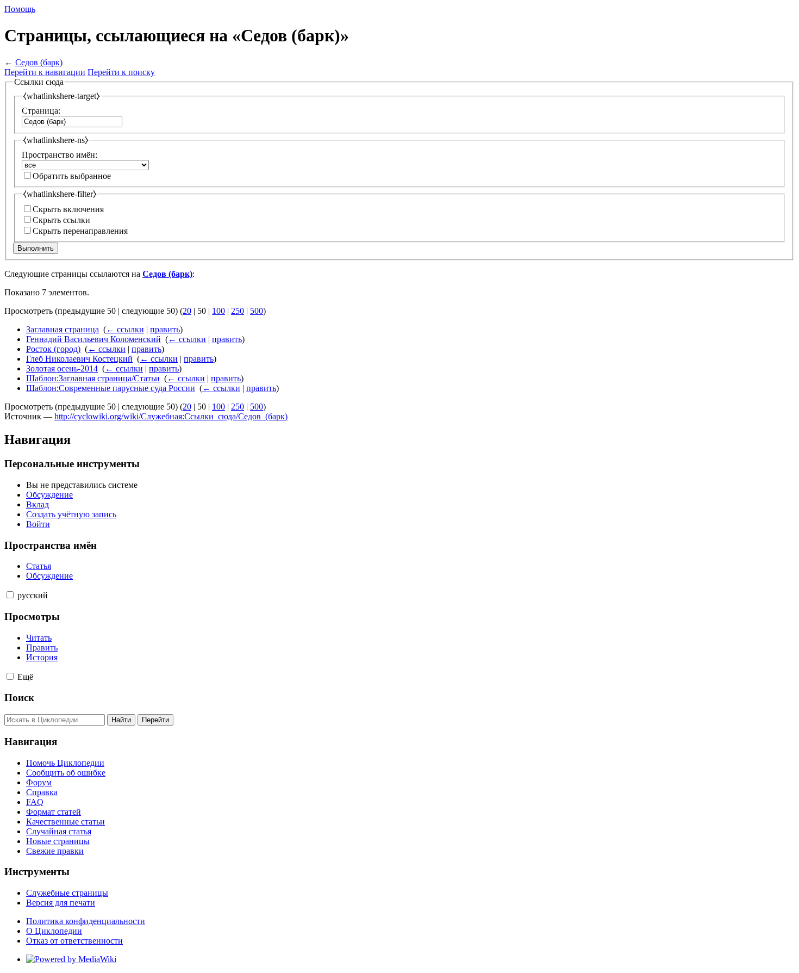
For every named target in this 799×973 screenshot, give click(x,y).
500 (256, 310)
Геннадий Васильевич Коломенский (93, 339)
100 (218, 310)
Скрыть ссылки (61, 220)
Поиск (19, 697)
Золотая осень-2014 (62, 368)
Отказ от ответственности (74, 940)
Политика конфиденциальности (85, 921)
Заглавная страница (62, 329)
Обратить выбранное (72, 176)
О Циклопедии (54, 930)
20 (187, 310)
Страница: (41, 110)
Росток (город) (53, 349)
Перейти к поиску (121, 72)
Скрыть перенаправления (80, 230)
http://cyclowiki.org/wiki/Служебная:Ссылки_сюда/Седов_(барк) (171, 416)
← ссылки (125, 329)
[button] (10, 594)
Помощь (19, 9)
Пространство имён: (59, 154)
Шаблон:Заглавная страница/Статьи (93, 378)
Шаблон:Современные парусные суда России (110, 388)
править (165, 329)
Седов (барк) (39, 62)
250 (237, 310)
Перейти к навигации (44, 72)
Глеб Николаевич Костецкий (79, 358)
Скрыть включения (68, 209)
